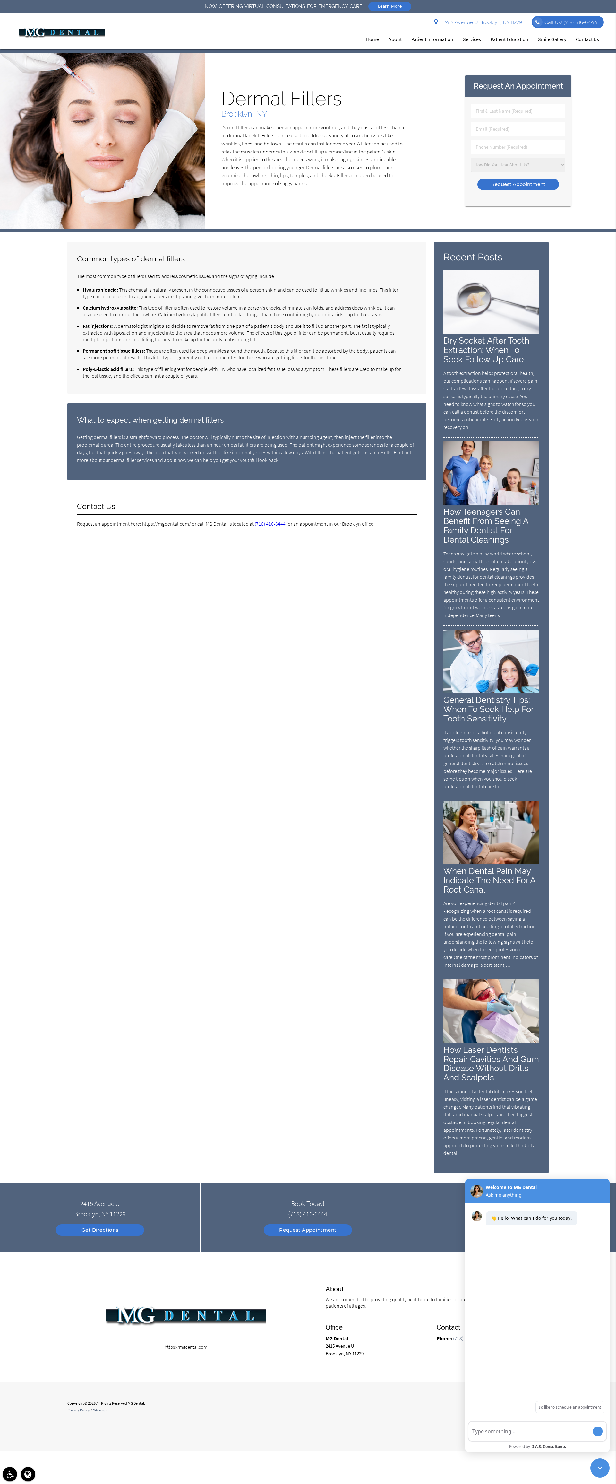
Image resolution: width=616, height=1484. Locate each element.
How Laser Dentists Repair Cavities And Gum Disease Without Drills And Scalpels (491, 1064)
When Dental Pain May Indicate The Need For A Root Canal (489, 880)
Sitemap (100, 1410)
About (395, 39)
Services (472, 39)
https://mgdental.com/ (166, 523)
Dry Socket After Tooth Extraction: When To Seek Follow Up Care (486, 350)
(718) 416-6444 (270, 523)
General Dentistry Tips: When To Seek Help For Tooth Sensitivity (488, 709)
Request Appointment (308, 1230)
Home (372, 39)
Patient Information (432, 39)
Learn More (390, 6)
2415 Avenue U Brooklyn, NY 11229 (481, 22)
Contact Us (587, 39)
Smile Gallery (552, 39)
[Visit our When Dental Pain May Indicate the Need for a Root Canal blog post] (491, 863)
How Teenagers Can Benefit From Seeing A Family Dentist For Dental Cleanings (485, 526)
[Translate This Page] (28, 1474)
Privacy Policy (78, 1410)
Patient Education (509, 39)
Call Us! (570, 22)
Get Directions (100, 1230)
